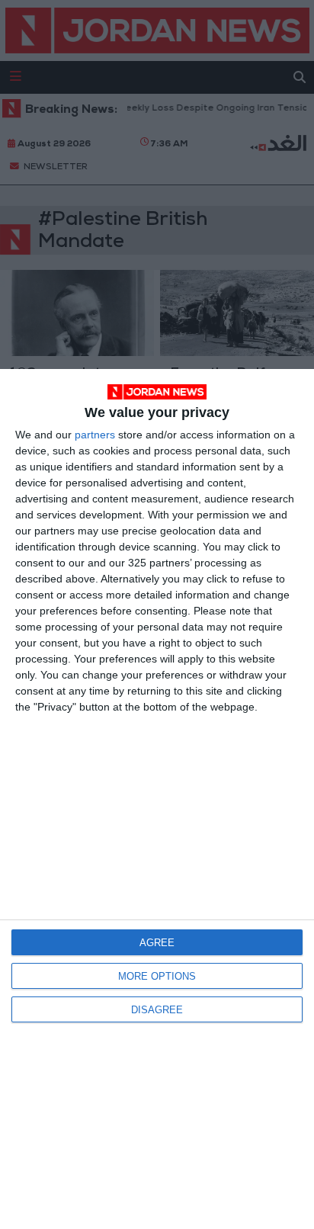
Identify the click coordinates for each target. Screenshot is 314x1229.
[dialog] (157, 799)
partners (95, 434)
